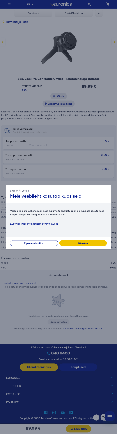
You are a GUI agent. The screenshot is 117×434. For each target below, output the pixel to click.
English (14, 190)
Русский (25, 190)
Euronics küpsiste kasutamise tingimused (34, 223)
